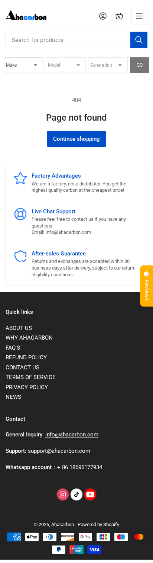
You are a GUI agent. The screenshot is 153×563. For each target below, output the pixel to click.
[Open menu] (139, 16)
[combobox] (76, 40)
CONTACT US (22, 367)
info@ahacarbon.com (71, 434)
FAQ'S (13, 347)
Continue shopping (76, 139)
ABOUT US (19, 328)
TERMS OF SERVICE (31, 377)
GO (140, 65)
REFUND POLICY (26, 357)
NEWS (13, 397)
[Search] (139, 40)
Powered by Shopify (98, 524)
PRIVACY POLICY (27, 387)
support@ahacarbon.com (59, 451)
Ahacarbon (62, 524)
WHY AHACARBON (29, 337)
